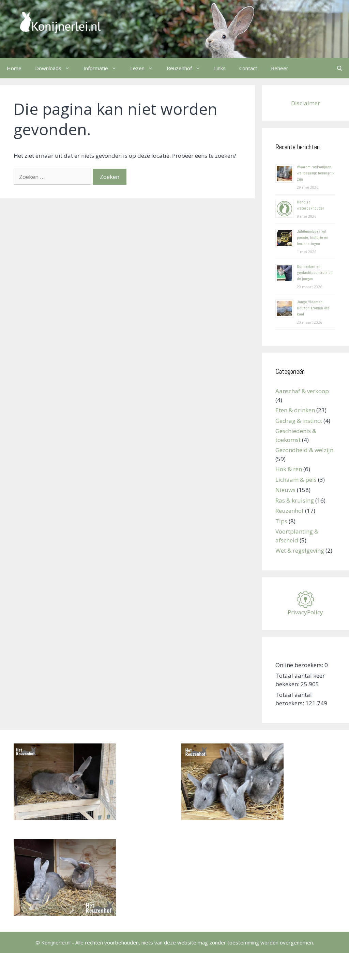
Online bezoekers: (299, 665)
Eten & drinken (295, 410)
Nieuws (285, 490)
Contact (248, 68)
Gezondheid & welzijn (304, 450)
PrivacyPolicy (305, 612)
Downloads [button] (48, 68)
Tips (281, 521)
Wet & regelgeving (299, 550)
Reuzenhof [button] (179, 68)
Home (14, 68)
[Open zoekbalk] (339, 68)
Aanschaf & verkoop (302, 391)
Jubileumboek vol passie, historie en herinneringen (312, 237)
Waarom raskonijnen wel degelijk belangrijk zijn (316, 173)
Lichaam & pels (296, 479)
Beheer (279, 68)
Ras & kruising (294, 500)
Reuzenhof (289, 510)
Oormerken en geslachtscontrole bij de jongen (315, 272)
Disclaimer (305, 103)
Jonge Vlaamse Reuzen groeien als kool (313, 308)
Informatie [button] (96, 68)
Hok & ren (288, 469)
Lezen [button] (137, 68)
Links (220, 68)
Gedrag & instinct (298, 421)
